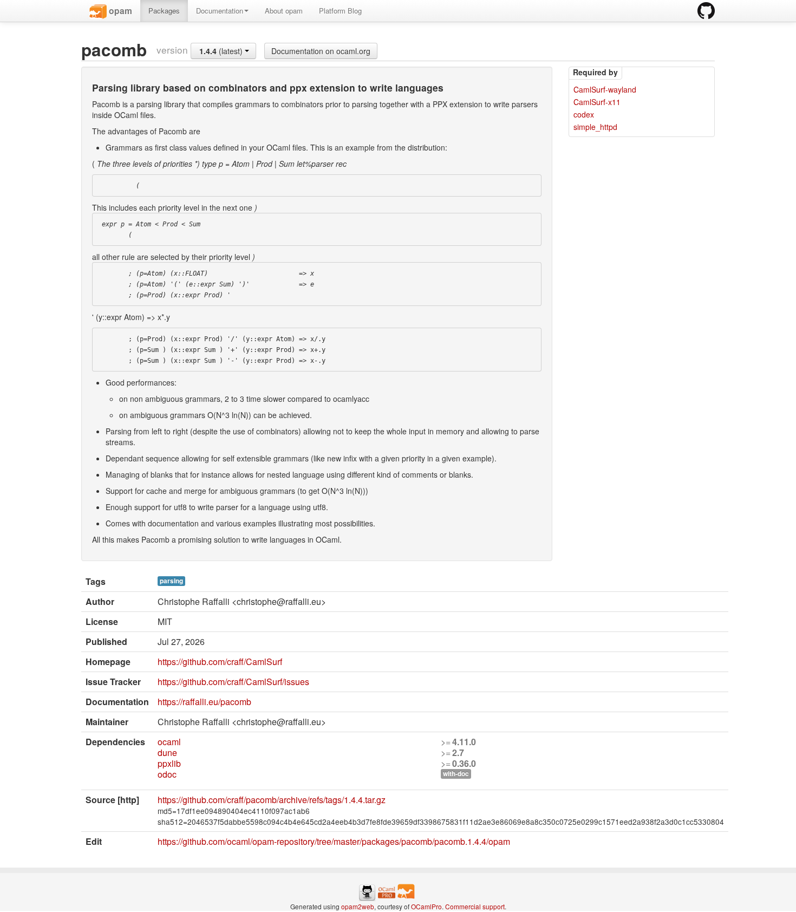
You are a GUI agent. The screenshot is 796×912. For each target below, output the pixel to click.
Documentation (219, 10)
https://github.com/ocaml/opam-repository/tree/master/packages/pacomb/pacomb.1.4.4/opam (334, 841)
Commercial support (475, 906)
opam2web (357, 906)
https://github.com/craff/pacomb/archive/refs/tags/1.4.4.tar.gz (272, 799)
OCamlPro (426, 906)
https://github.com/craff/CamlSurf (220, 661)
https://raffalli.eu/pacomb (204, 701)
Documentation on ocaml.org (320, 50)
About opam (284, 10)
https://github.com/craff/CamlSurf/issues (233, 681)
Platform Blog (340, 10)
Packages (164, 10)
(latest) (222, 50)
